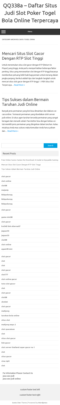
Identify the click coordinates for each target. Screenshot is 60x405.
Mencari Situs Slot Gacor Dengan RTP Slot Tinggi (21, 165)
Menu (30, 31)
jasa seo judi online (12, 379)
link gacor (5, 343)
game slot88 (6, 217)
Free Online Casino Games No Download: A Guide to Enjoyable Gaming (29, 160)
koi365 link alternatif (10, 226)
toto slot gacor (8, 284)
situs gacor (6, 356)
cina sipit (5, 361)
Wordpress (42, 403)
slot (3, 261)
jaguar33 (5, 231)
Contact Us (28, 373)
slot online (6, 181)
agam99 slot (6, 249)
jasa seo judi (8, 376)
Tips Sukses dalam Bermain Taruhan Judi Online (20, 169)
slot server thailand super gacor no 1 (18, 347)
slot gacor (6, 176)
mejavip (5, 190)
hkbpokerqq (6, 195)
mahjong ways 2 (8, 325)
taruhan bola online (10, 316)
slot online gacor (9, 279)
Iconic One (16, 403)
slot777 (4, 275)
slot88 (4, 185)
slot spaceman (8, 329)
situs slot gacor (8, 338)
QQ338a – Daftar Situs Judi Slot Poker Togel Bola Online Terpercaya (30, 12)
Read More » (19, 85)
